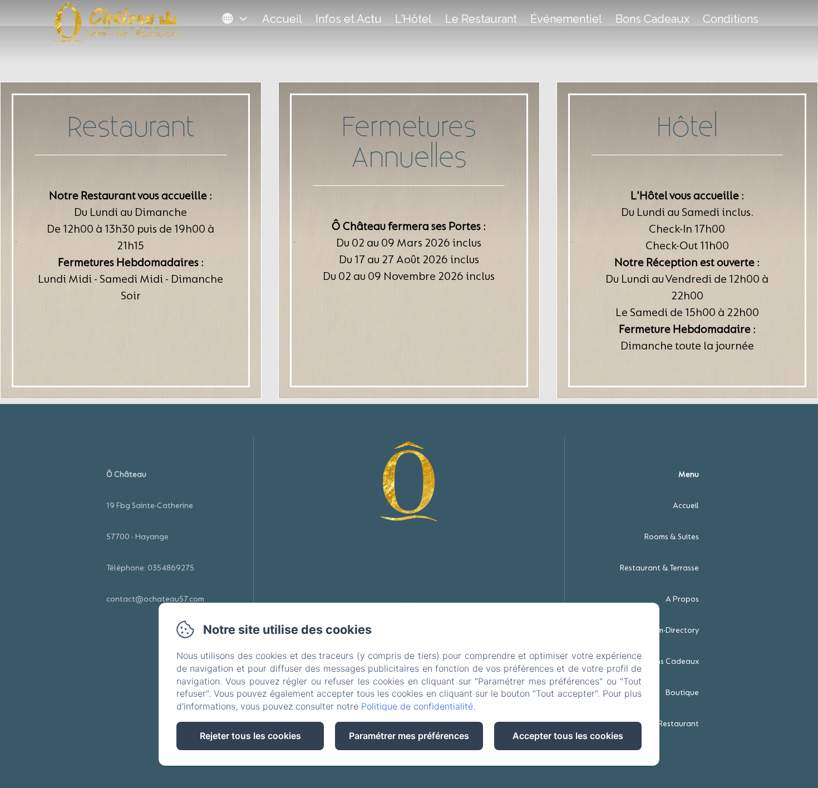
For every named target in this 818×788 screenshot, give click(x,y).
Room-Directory (671, 630)
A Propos (682, 599)
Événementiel (566, 19)
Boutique (682, 692)
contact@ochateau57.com (155, 599)
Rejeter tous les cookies (250, 735)
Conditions (730, 19)
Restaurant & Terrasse (659, 568)
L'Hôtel (413, 19)
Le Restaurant (481, 19)
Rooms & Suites (671, 536)
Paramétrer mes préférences (409, 735)
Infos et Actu (349, 19)
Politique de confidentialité (417, 706)
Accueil (282, 19)
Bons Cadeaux (652, 19)
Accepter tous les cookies (568, 735)
